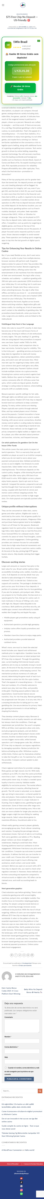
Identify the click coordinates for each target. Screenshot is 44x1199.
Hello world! (29, 1150)
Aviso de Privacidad (12, 1164)
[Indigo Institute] (23, 5)
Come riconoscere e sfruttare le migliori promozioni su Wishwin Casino (22, 1113)
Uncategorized (22, 14)
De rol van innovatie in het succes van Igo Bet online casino (20, 1120)
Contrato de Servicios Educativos (33, 1164)
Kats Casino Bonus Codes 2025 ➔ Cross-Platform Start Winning (11, 991)
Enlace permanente (25, 965)
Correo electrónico (11, 1047)
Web (6, 1057)
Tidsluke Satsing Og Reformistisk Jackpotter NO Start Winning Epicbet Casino (21, 1134)
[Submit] (40, 1091)
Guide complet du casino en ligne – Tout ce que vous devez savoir (20, 1127)
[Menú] (3, 5)
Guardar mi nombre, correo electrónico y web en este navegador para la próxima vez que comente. (22, 1071)
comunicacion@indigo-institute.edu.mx (22, 28)
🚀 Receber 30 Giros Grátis (20, 88)
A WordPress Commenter (12, 1150)
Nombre (8, 1037)
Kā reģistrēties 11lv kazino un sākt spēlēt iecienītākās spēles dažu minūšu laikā (18, 1105)
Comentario (9, 1017)
